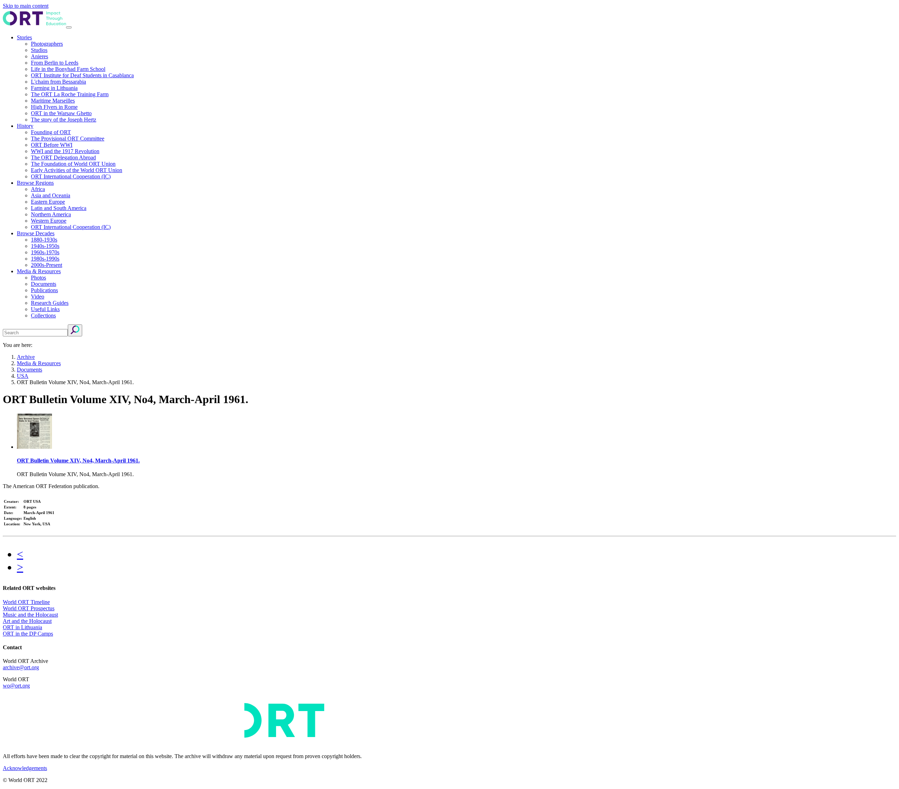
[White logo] (210, 744)
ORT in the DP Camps (28, 634)
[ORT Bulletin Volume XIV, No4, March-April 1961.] (34, 447)
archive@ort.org (21, 667)
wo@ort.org (16, 686)
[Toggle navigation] (69, 27)
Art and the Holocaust (27, 621)
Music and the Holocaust (30, 615)
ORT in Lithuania (22, 627)
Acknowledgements (25, 768)
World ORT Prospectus (28, 608)
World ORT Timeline (26, 602)
